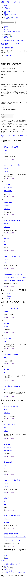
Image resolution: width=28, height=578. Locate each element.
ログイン (18, 31)
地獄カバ (6, 311)
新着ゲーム (7, 5)
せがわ (5, 341)
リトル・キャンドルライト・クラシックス (15, 277)
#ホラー (6, 26)
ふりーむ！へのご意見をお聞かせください (15, 572)
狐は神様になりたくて (10, 44)
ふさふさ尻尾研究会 (7, 48)
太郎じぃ (6, 168)
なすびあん (7, 223)
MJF (5, 241)
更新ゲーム (7, 7)
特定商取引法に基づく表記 (11, 564)
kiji (4, 389)
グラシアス (7, 150)
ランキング (7, 8)
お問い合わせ (7, 569)
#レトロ (6, 29)
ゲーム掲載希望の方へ (10, 571)
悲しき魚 (6, 326)
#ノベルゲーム (7, 55)
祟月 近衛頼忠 (8, 187)
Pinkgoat (6, 357)
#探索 (5, 27)
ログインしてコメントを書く (8, 135)
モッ (5, 372)
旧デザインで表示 (8, 568)
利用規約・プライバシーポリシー (13, 563)
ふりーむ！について (9, 566)
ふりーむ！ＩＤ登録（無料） (8, 31)
